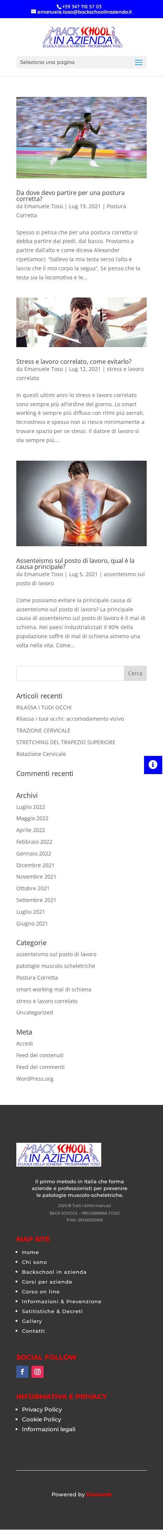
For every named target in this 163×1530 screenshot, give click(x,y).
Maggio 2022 (32, 818)
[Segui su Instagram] (37, 1372)
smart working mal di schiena (53, 989)
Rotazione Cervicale (41, 753)
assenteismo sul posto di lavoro (56, 954)
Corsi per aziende (47, 1282)
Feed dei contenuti (40, 1055)
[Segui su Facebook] (22, 1372)
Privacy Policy (42, 1409)
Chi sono (34, 1262)
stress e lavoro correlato (46, 1001)
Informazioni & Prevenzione (62, 1301)
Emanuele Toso (43, 206)
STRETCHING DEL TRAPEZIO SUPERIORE (66, 742)
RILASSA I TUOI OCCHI (44, 707)
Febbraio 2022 (34, 841)
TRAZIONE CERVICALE (43, 730)
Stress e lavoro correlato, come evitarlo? (74, 361)
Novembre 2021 (36, 876)
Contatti (33, 1331)
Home (30, 1252)
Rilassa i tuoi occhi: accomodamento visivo (70, 718)
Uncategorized (34, 1012)
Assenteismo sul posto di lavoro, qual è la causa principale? (75, 563)
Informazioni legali (48, 1429)
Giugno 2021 (32, 923)
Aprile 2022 (30, 830)
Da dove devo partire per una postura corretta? (70, 196)
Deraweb (99, 1494)
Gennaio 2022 (33, 853)
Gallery (32, 1321)
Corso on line (41, 1292)
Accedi (24, 1043)
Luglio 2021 (30, 911)
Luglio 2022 (30, 806)
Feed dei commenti (40, 1066)
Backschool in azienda (54, 1272)
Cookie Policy (41, 1419)
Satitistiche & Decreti (52, 1311)
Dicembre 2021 (35, 865)
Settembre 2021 (36, 900)
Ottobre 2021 (33, 888)
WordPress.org (34, 1078)
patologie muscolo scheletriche (55, 965)
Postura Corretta (37, 977)
